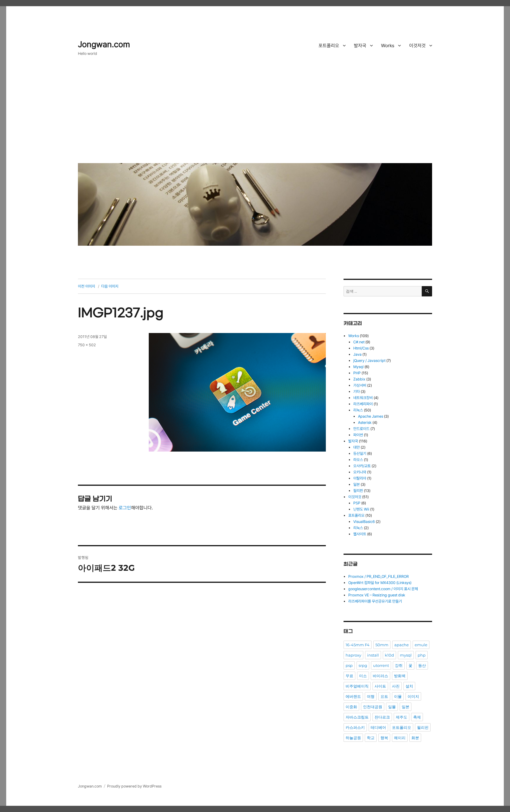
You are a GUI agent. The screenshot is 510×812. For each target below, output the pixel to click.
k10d (389, 655)
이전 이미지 (86, 286)
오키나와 (359, 472)
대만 (356, 447)
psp (349, 665)
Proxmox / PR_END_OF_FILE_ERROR (378, 576)
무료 (349, 675)
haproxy (353, 655)
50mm (381, 644)
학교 (371, 737)
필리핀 (358, 490)
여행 (371, 696)
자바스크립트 (357, 717)
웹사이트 (359, 534)
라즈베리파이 (363, 404)
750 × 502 (87, 345)
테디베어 (378, 727)
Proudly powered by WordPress (134, 786)
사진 (396, 686)
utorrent (381, 665)
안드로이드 (361, 428)
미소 (363, 675)
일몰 (392, 706)
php (422, 655)
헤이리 (400, 737)
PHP (357, 373)
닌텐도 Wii (361, 509)
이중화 (351, 706)
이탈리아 (359, 478)
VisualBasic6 (364, 521)
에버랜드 (353, 696)
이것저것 (417, 45)
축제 (417, 717)
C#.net (358, 342)
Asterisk (365, 422)
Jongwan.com (104, 44)
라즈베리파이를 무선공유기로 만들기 (375, 601)
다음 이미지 (109, 286)
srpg (363, 665)
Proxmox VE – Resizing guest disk (376, 595)
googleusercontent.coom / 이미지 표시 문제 (383, 589)
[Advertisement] (256, 114)
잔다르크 (382, 717)
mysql (406, 655)
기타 (356, 391)
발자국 (360, 45)
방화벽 (400, 675)
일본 (356, 484)
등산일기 (359, 453)
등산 (422, 665)
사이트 (380, 686)
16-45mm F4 (358, 644)
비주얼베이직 (357, 686)
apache (401, 644)
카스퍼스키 (355, 727)
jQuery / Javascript (369, 360)
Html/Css (361, 348)
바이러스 (380, 675)
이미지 (413, 696)
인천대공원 (372, 706)
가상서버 (359, 385)
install (373, 655)
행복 (384, 737)
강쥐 (399, 665)
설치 (409, 686)
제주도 (401, 717)
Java (357, 354)
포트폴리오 (328, 45)
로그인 (125, 508)
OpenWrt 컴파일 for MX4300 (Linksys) (379, 582)
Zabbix (359, 379)
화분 (415, 737)
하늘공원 (353, 737)
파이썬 (358, 435)
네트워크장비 (363, 398)
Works (387, 45)
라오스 (358, 459)
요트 (384, 696)
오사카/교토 (362, 466)
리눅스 (358, 410)
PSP (356, 503)
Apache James (370, 416)
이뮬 (398, 696)
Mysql (358, 367)
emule (421, 644)
